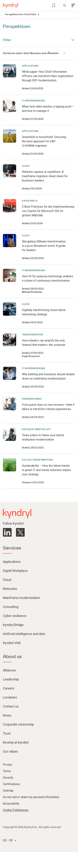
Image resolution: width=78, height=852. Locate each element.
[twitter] (20, 532)
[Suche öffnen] (65, 5)
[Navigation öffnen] (73, 5)
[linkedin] (7, 532)
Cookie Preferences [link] (15, 810)
